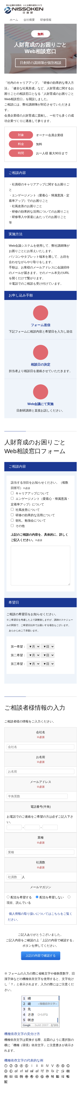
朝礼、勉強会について (30, 520)
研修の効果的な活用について (35, 515)
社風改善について (27, 509)
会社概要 (29, 19)
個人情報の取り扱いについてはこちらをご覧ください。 (40, 916)
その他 (20, 526)
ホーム (14, 19)
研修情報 (45, 19)
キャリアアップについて (32, 493)
